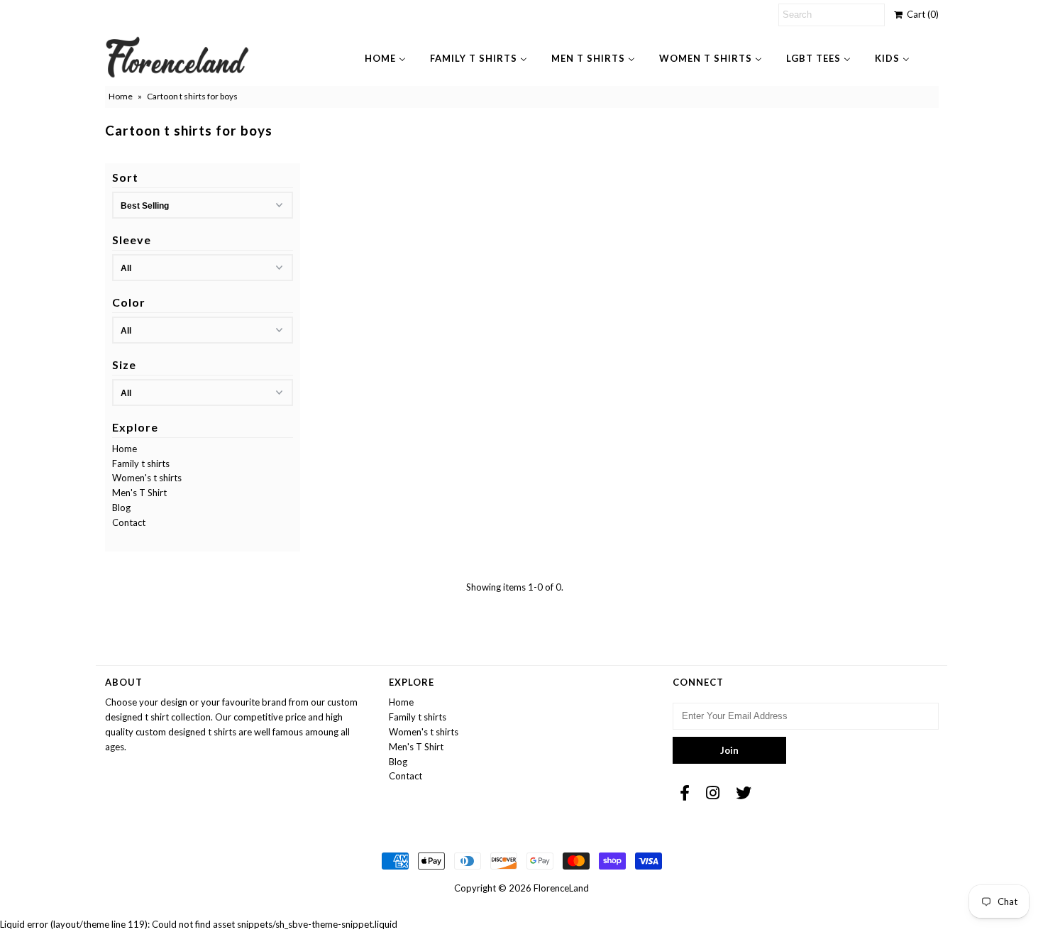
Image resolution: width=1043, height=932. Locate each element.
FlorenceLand (561, 888)
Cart (921, 14)
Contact (128, 522)
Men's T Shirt (139, 492)
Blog (121, 507)
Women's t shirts (147, 477)
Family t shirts (141, 463)
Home (121, 96)
